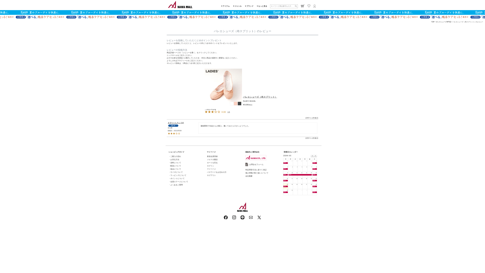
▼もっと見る (262, 6)
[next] (315, 156)
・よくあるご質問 (176, 185)
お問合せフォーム (256, 164)
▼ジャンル (237, 6)
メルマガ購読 (212, 159)
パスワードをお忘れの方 (216, 172)
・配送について (175, 166)
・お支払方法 (174, 159)
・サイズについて (176, 172)
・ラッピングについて (177, 175)
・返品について (175, 169)
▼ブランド (249, 6)
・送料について (175, 163)
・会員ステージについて (178, 182)
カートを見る (212, 163)
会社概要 (248, 176)
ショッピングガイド (176, 152)
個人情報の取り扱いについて (256, 173)
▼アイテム (225, 6)
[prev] (312, 156)
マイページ (211, 152)
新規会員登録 (212, 156)
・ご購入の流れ (175, 156)
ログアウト (211, 175)
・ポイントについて (177, 178)
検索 (296, 6)
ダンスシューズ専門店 (443, 22)
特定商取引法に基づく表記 (256, 170)
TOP (432, 22)
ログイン (210, 166)
